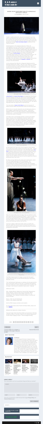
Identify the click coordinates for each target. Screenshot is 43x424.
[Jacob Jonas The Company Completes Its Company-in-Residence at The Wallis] (34, 361)
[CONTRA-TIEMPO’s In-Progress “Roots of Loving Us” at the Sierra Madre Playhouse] (9, 361)
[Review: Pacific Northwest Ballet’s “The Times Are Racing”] (25, 361)
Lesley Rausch (9, 96)
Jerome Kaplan (17, 53)
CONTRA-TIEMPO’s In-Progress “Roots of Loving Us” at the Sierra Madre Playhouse (8, 369)
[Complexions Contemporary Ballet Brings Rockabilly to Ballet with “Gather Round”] (17, 361)
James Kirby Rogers (19, 96)
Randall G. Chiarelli (26, 59)
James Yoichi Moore (19, 105)
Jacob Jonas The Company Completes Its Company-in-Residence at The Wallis (34, 367)
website (10, 307)
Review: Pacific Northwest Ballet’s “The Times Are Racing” (25, 367)
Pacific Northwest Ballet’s (21, 42)
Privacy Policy (31, 397)
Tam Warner (19, 14)
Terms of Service (8, 399)
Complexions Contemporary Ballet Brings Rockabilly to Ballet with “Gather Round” (17, 369)
